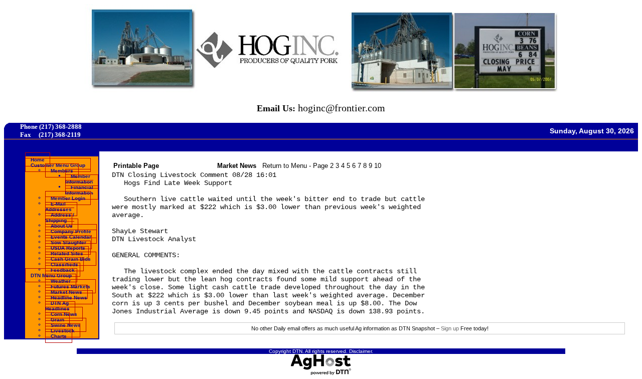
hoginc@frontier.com (341, 107)
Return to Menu (284, 165)
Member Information (79, 178)
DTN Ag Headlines (57, 305)
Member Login (68, 198)
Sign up (450, 328)
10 (377, 165)
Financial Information (79, 189)
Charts (59, 335)
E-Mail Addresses (58, 206)
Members (62, 170)
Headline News (69, 297)
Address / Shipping (59, 217)
